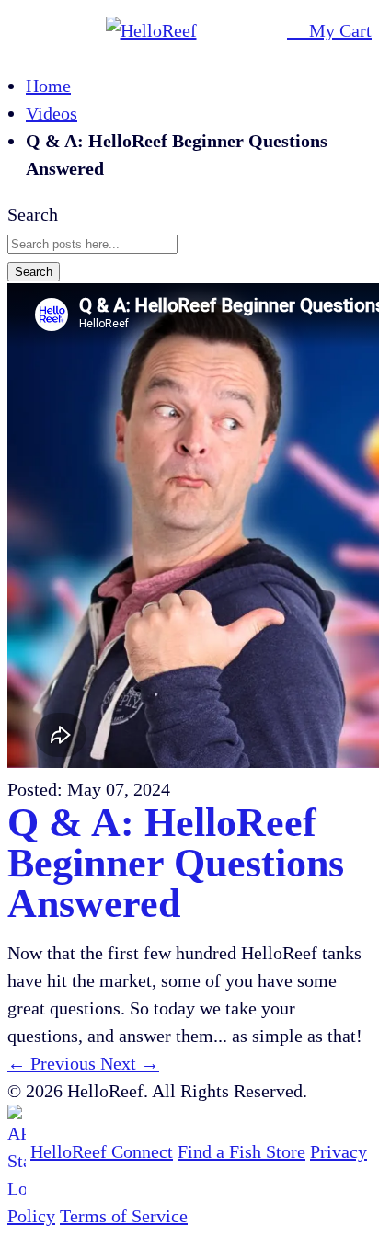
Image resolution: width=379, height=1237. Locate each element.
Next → (129, 1063)
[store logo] (140, 30)
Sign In (268, 30)
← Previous (53, 1063)
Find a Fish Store (241, 1151)
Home (48, 85)
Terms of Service (124, 1216)
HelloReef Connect (101, 1151)
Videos (51, 113)
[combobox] (92, 244)
